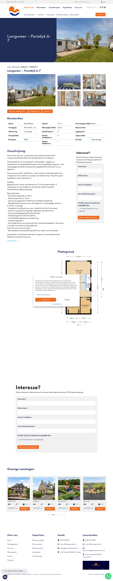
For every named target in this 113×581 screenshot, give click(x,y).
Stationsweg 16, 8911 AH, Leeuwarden (92, 556)
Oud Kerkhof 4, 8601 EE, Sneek (70, 552)
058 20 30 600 (90, 540)
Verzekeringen (54, 7)
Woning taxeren (37, 548)
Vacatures (10, 560)
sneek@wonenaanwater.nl (69, 548)
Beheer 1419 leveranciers (43, 294)
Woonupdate (74, 15)
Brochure (47, 111)
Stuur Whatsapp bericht (68, 544)
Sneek (22, 2)
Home (9, 67)
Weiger (67, 299)
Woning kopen (37, 544)
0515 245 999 (64, 540)
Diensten (41, 15)
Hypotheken (67, 7)
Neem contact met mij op (88, 217)
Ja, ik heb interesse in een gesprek (88, 210)
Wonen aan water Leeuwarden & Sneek (50, 574)
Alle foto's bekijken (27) (17, 111)
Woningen (16, 67)
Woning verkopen (38, 540)
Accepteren (45, 299)
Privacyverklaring (56, 304)
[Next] (103, 289)
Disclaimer (35, 574)
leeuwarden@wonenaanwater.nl (94, 550)
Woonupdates (12, 552)
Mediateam (51, 15)
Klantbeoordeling (62, 15)
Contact (100, 14)
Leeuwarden (12, 2)
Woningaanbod (29, 15)
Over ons (78, 7)
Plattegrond (34, 111)
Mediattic (102, 574)
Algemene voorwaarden (14, 574)
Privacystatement (26, 574)
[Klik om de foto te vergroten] (31, 90)
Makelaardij (29, 7)
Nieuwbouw (41, 7)
